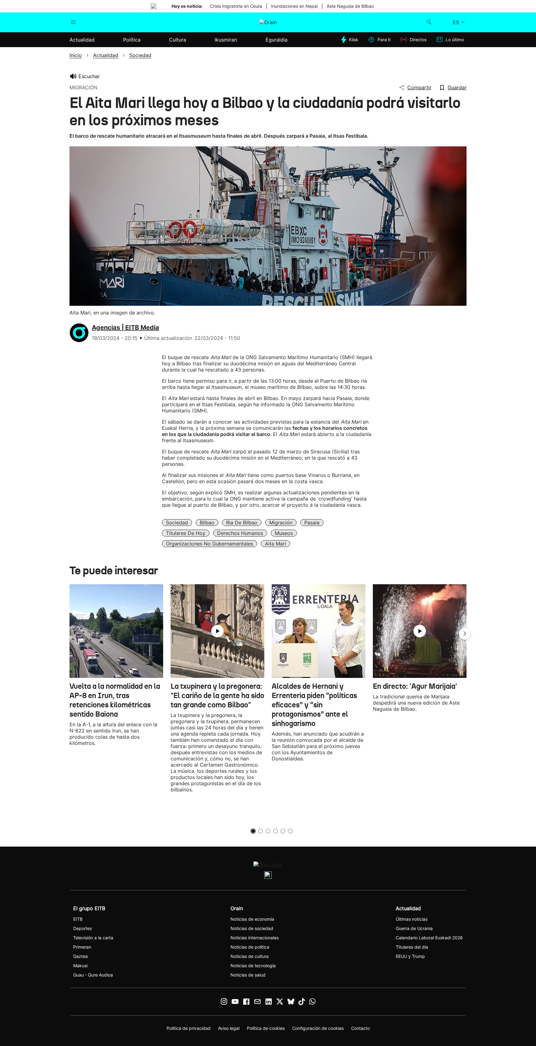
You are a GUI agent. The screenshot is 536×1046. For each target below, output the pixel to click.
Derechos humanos (240, 533)
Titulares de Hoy (185, 533)
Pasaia (311, 522)
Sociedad (177, 522)
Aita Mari (275, 544)
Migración (281, 522)
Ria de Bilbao (241, 522)
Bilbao (207, 522)
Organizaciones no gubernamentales (209, 544)
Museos (284, 533)
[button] (465, 633)
